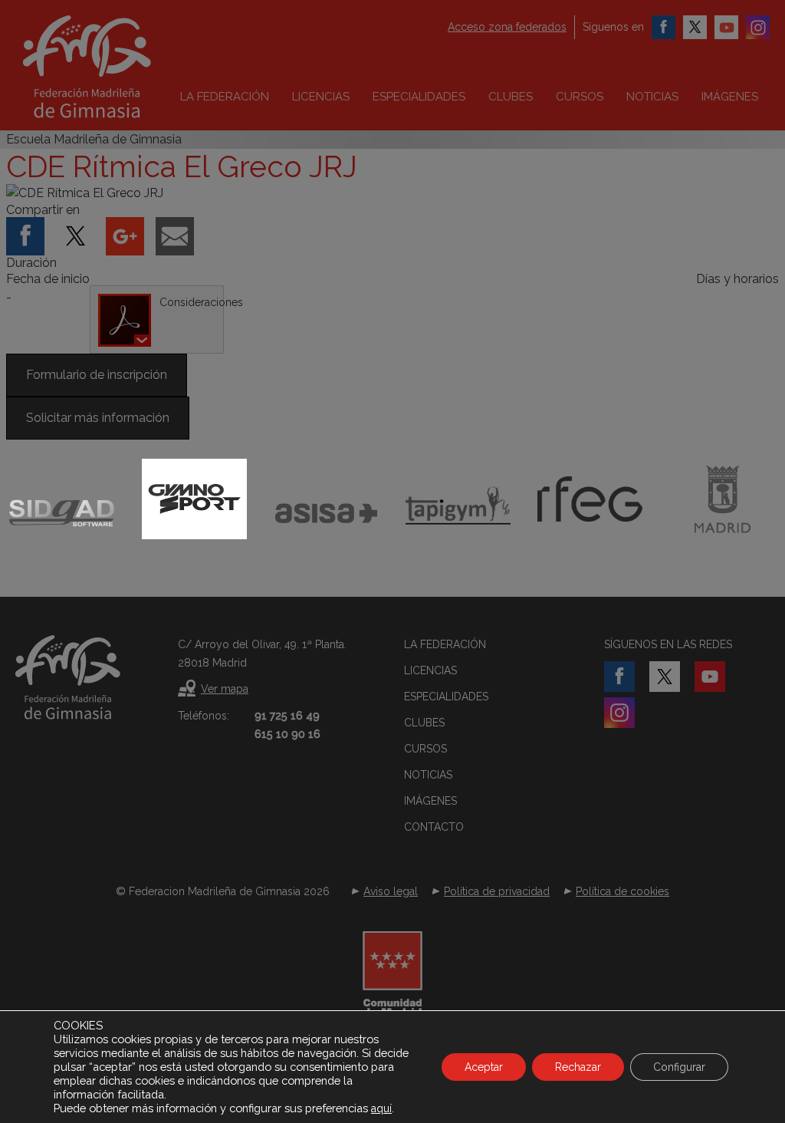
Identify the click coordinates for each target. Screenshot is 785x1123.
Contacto (434, 827)
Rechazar (578, 1067)
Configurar (679, 1067)
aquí (381, 1108)
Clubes (510, 97)
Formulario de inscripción (96, 374)
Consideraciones (191, 302)
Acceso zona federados (507, 27)
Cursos (579, 97)
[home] (119, 66)
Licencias (321, 97)
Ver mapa (224, 689)
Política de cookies (622, 891)
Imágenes (729, 97)
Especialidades (419, 97)
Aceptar (484, 1067)
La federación (224, 97)
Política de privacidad (497, 891)
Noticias (652, 97)
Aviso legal (390, 891)
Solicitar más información (97, 417)
